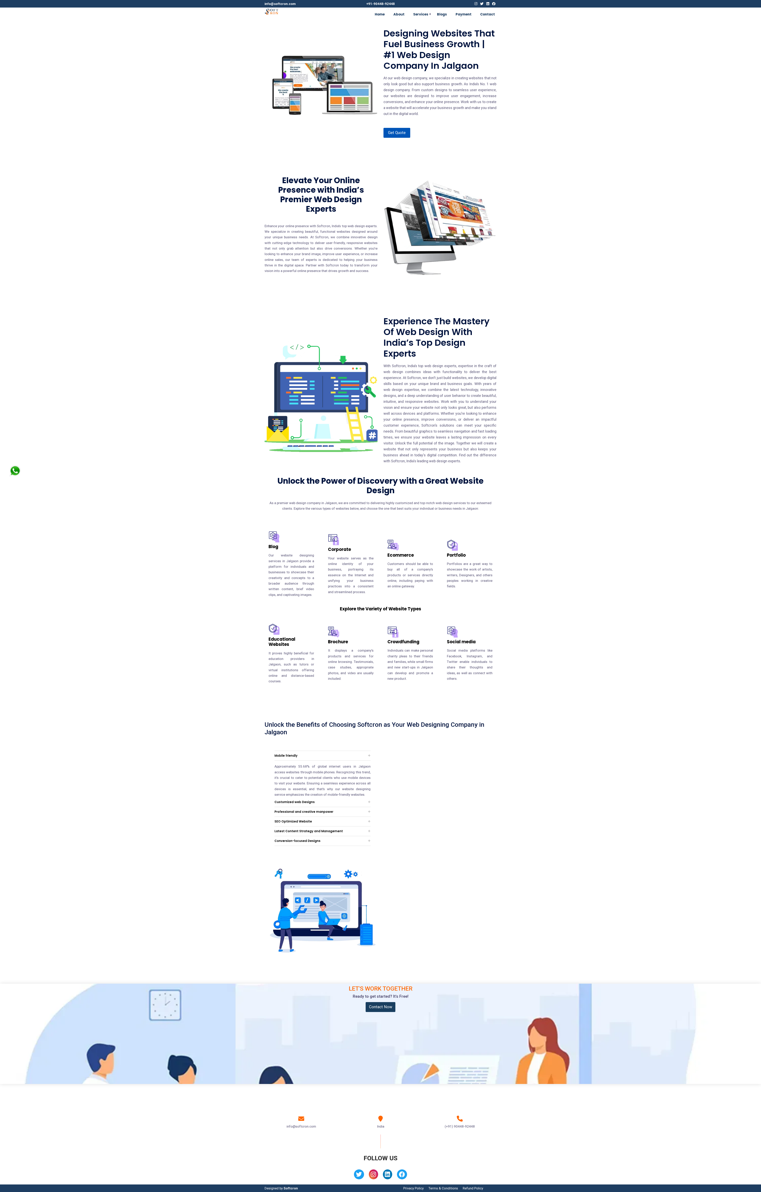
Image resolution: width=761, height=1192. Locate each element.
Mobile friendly (285, 755)
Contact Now (380, 1006)
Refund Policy (473, 1188)
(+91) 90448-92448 (460, 1126)
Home (380, 14)
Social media (461, 642)
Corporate (339, 549)
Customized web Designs (294, 802)
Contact (487, 14)
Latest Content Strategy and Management (308, 831)
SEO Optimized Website (293, 821)
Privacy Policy (413, 1188)
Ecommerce (400, 555)
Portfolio (456, 555)
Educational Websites (282, 641)
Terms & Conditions (443, 1188)
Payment (463, 14)
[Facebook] (493, 4)
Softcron (291, 1188)
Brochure (338, 642)
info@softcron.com (280, 4)
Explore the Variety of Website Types (380, 609)
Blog (273, 547)
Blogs (442, 14)
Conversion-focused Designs (297, 841)
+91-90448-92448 (380, 4)
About (398, 14)
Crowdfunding (403, 642)
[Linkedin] (487, 4)
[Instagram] (475, 4)
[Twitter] (482, 4)
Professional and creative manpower (303, 812)
